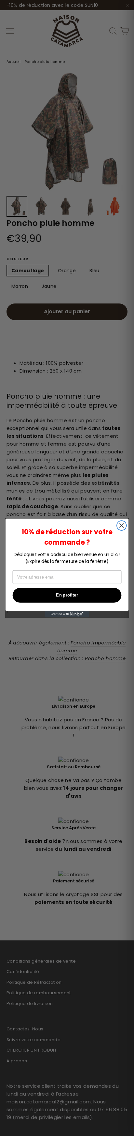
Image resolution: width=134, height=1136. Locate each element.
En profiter (67, 595)
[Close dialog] (121, 525)
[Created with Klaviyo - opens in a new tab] (67, 614)
